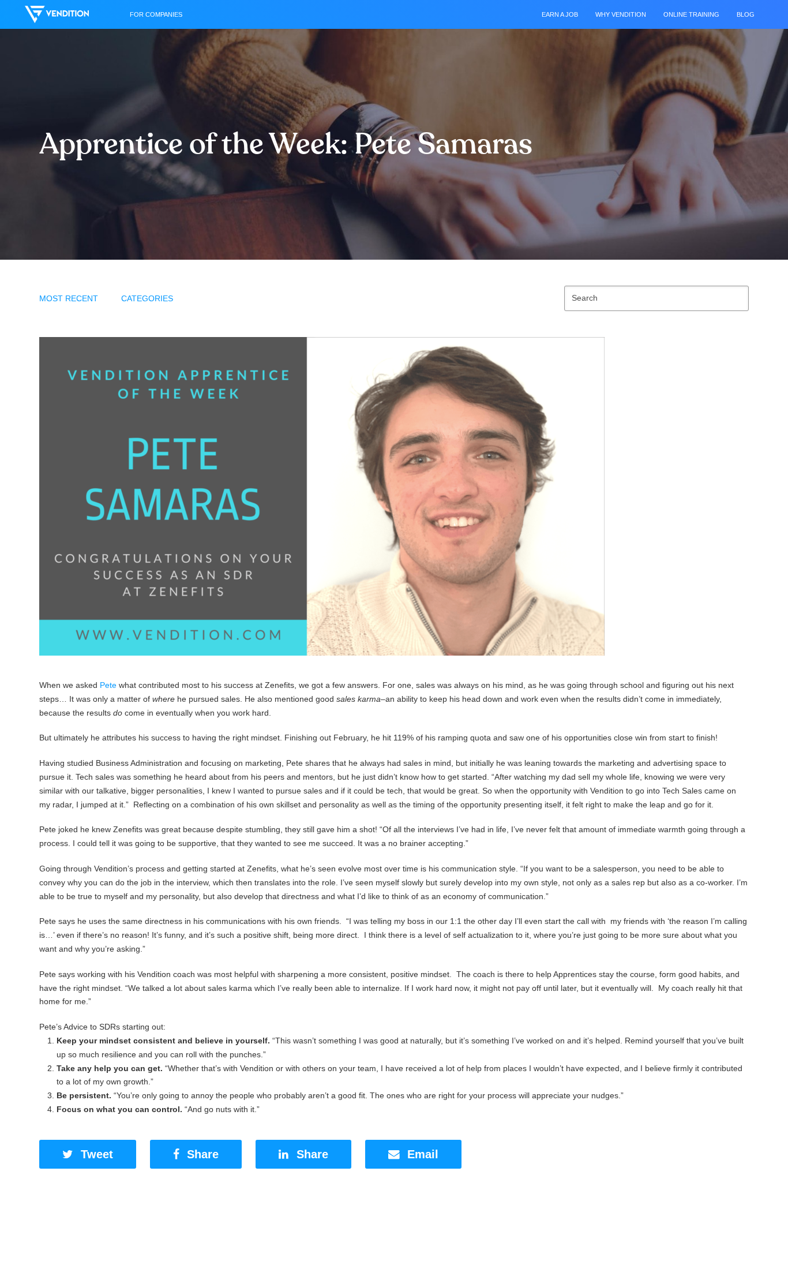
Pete (108, 685)
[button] (87, 1154)
